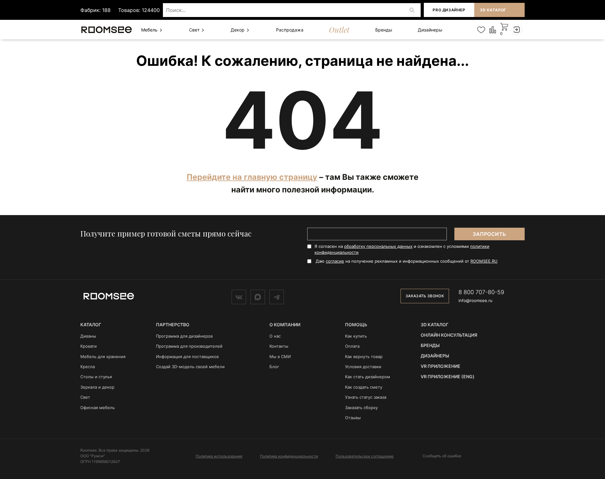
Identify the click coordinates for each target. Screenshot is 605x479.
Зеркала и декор (97, 387)
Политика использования (219, 456)
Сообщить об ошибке (442, 456)
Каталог (90, 324)
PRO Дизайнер (449, 10)
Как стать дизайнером (367, 376)
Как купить (356, 336)
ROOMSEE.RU (484, 261)
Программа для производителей (189, 346)
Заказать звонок (425, 296)
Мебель (150, 29)
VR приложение (440, 366)
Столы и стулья (96, 376)
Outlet (339, 30)
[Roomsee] (108, 295)
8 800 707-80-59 (481, 292)
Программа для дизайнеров (184, 336)
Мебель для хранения (102, 356)
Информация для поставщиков (187, 356)
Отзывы (353, 417)
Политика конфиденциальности (289, 456)
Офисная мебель (97, 407)
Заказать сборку (361, 407)
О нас (275, 336)
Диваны (88, 336)
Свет (195, 29)
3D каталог (493, 10)
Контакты (278, 346)
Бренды (383, 29)
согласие (335, 261)
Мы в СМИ (280, 356)
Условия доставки (363, 366)
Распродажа (289, 29)
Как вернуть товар (364, 356)
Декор (238, 29)
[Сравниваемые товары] (492, 29)
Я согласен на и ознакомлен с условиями (401, 249)
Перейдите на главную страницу (252, 177)
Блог (274, 366)
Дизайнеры (430, 29)
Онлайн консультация (449, 335)
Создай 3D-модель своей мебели (190, 366)
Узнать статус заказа (365, 397)
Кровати (88, 346)
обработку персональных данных (378, 246)
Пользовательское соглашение (365, 456)
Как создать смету (363, 387)
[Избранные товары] (481, 29)
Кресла (87, 366)
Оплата (352, 346)
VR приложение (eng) (448, 376)
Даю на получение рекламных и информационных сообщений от (407, 261)
